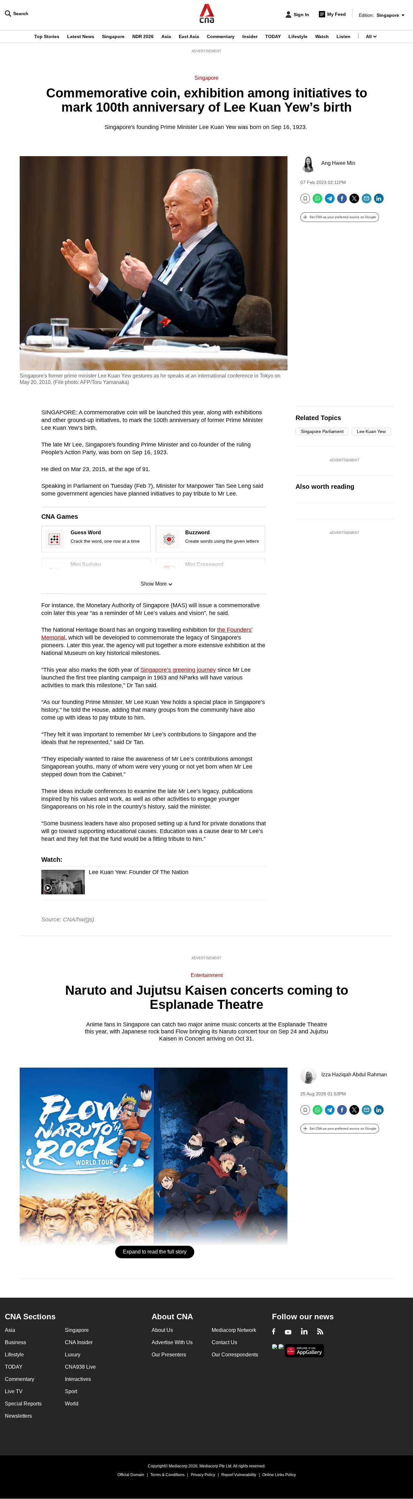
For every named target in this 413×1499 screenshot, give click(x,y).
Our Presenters (169, 1354)
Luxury (72, 1354)
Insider (249, 36)
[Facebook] (342, 201)
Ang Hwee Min (338, 163)
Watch (322, 36)
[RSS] (320, 1332)
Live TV (14, 1391)
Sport (71, 1391)
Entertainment (207, 975)
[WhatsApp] (317, 201)
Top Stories (46, 36)
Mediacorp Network (234, 1330)
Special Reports (23, 1403)
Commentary (221, 36)
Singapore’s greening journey (178, 670)
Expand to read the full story (154, 1251)
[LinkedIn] (379, 201)
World (71, 1403)
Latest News (80, 36)
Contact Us (224, 1342)
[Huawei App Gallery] (304, 1350)
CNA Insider (79, 1342)
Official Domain (130, 1475)
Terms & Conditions (167, 1475)
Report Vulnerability (238, 1475)
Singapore (113, 36)
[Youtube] (288, 1332)
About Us (162, 1330)
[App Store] (281, 1350)
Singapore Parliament (322, 431)
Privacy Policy (203, 1475)
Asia (166, 36)
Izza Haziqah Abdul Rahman (354, 1074)
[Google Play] (274, 1350)
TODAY (273, 36)
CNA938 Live (80, 1367)
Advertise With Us (172, 1342)
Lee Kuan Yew (371, 431)
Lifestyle (297, 36)
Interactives (78, 1379)
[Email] (366, 201)
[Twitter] (354, 201)
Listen (343, 36)
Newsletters (18, 1416)
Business (15, 1342)
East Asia (189, 36)
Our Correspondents (235, 1354)
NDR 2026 (143, 36)
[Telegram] (330, 201)
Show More (154, 584)
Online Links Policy (279, 1475)
